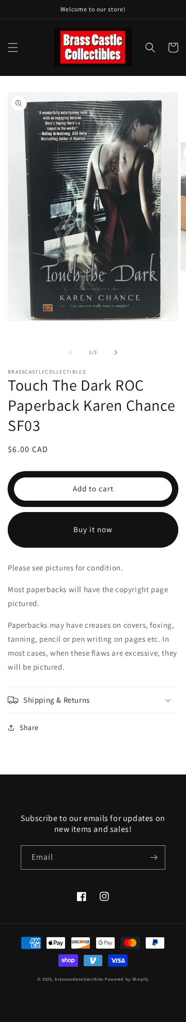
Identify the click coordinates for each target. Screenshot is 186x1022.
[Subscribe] (153, 857)
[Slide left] (70, 352)
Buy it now (93, 529)
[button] (13, 47)
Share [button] (29, 727)
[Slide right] (115, 352)
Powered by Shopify (127, 979)
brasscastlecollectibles (79, 979)
